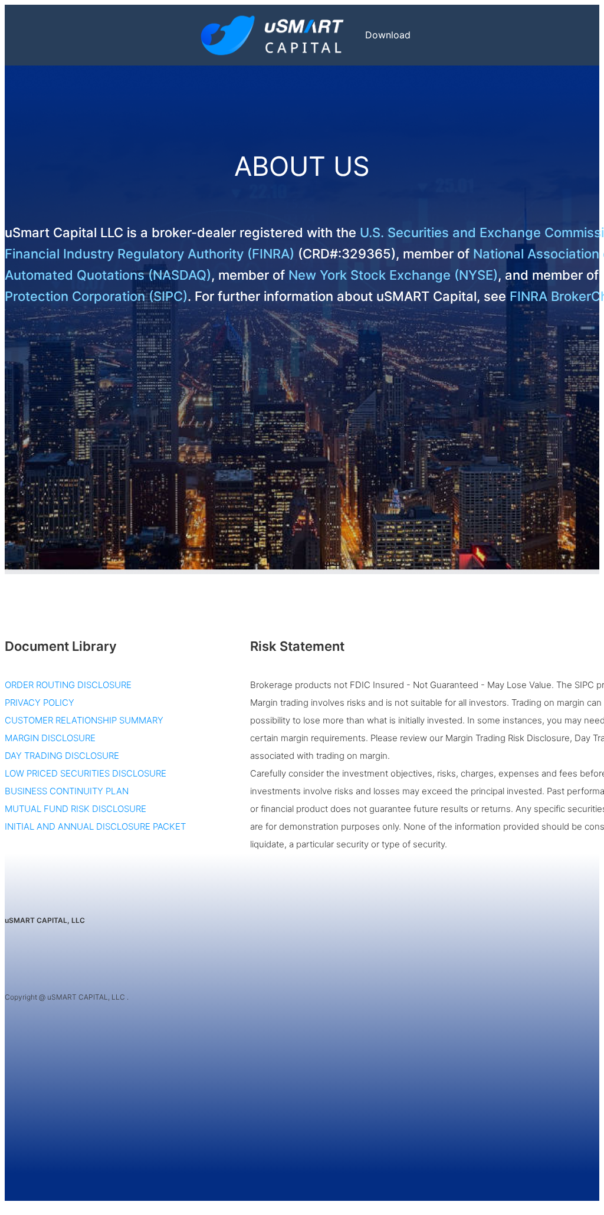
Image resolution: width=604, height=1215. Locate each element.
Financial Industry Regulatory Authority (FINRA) (149, 253)
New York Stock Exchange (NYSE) (391, 275)
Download (388, 35)
